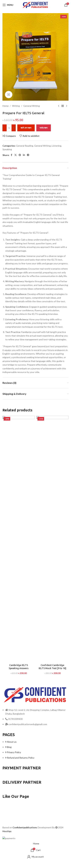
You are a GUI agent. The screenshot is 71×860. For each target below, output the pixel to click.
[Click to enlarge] (8, 94)
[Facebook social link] (11, 155)
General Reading (24, 145)
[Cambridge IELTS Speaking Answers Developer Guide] (18, 538)
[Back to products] (63, 106)
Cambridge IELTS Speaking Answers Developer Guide (18, 668)
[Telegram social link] (28, 155)
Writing (16, 105)
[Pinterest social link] (20, 155)
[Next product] (67, 106)
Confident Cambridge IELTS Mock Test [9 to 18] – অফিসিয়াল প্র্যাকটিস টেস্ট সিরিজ (52, 668)
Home (5, 105)
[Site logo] (35, 4)
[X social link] (15, 155)
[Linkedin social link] (24, 155)
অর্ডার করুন (44, 127)
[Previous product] (59, 106)
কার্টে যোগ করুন (26, 127)
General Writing (31, 105)
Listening (56, 145)
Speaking (7, 149)
